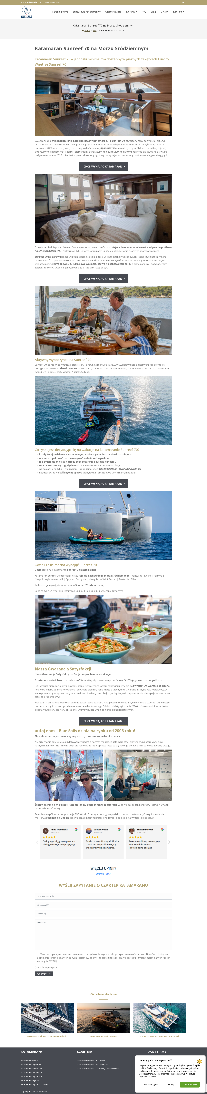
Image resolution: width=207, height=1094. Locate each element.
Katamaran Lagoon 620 (31, 1076)
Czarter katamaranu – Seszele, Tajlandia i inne (98, 1068)
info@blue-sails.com (31, 2)
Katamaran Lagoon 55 (31, 1064)
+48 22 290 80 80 (53, 2)
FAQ (144, 11)
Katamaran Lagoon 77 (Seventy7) (36, 1084)
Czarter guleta (113, 11)
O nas (164, 11)
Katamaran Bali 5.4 (29, 1060)
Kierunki (130, 11)
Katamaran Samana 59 (31, 1072)
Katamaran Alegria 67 (30, 1080)
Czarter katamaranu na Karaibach (92, 1064)
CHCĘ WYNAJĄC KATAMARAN (103, 166)
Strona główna (60, 11)
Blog (153, 11)
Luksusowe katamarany (86, 11)
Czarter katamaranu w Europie (91, 1060)
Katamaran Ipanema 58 (31, 1068)
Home (87, 30)
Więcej (154, 1076)
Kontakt (177, 11)
